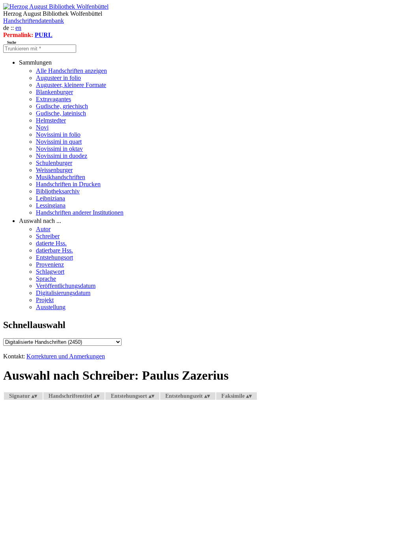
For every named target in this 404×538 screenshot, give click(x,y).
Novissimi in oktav (59, 148)
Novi (42, 127)
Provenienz (50, 264)
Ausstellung (50, 307)
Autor (43, 229)
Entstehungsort (54, 257)
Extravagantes (53, 99)
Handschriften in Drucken (68, 184)
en (18, 27)
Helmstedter (51, 120)
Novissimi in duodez (61, 155)
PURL (43, 35)
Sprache (46, 278)
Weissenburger (54, 170)
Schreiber (48, 236)
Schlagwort (50, 271)
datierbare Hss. (54, 250)
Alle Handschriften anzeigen (71, 70)
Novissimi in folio (58, 134)
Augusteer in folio (58, 77)
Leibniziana (50, 198)
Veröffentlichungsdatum (65, 285)
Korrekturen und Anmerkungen (65, 356)
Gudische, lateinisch (61, 113)
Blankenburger (54, 92)
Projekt (45, 300)
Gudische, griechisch (62, 106)
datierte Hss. (51, 243)
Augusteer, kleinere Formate (71, 85)
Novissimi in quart (59, 141)
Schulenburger (54, 163)
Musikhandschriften (60, 177)
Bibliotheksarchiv (58, 191)
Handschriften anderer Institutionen (79, 212)
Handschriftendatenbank (33, 20)
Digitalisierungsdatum (63, 292)
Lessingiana (50, 205)
